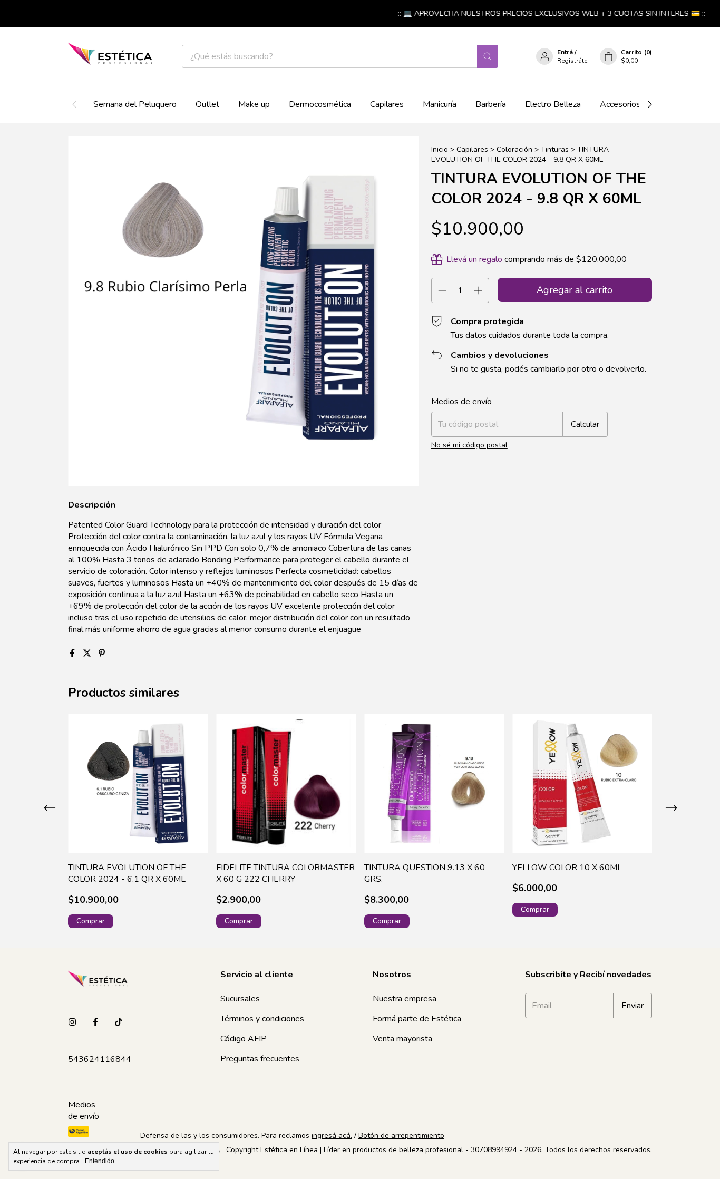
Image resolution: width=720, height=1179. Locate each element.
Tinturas (555, 149)
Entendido (99, 1161)
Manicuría (439, 104)
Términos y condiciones (262, 1019)
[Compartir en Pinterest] (102, 653)
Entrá (565, 52)
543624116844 (99, 1059)
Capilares (387, 104)
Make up (254, 104)
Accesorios (620, 104)
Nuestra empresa (404, 999)
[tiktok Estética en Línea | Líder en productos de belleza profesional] (118, 1022)
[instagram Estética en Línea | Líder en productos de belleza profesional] (72, 1022)
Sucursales (240, 999)
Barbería (490, 104)
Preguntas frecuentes (259, 1059)
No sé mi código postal (469, 445)
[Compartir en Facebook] (73, 653)
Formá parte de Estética (417, 1019)
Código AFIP (243, 1039)
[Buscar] (487, 56)
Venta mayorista (402, 1039)
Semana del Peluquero (135, 104)
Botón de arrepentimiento (401, 1136)
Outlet (207, 104)
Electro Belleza (553, 104)
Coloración (514, 149)
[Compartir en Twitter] (88, 653)
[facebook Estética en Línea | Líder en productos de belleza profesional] (95, 1022)
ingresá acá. (332, 1136)
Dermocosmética (320, 104)
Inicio (439, 149)
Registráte (572, 60)
